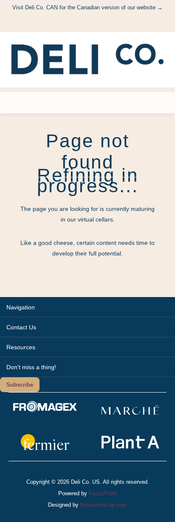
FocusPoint (103, 493)
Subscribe (19, 385)
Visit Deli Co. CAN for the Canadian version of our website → (87, 7)
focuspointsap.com (103, 505)
